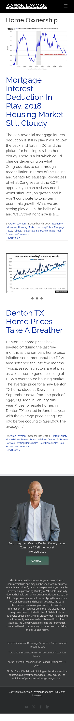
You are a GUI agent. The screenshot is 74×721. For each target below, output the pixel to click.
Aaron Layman (17, 223)
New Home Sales (48, 443)
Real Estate (28, 230)
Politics (17, 230)
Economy (57, 223)
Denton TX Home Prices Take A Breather (34, 321)
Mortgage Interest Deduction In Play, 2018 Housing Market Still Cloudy (34, 101)
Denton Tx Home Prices (34, 439)
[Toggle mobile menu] (66, 6)
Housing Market (27, 227)
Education (11, 227)
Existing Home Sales (27, 443)
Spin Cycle (42, 230)
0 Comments (22, 234)
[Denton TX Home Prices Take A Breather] (37, 273)
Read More (12, 237)
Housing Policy (45, 227)
